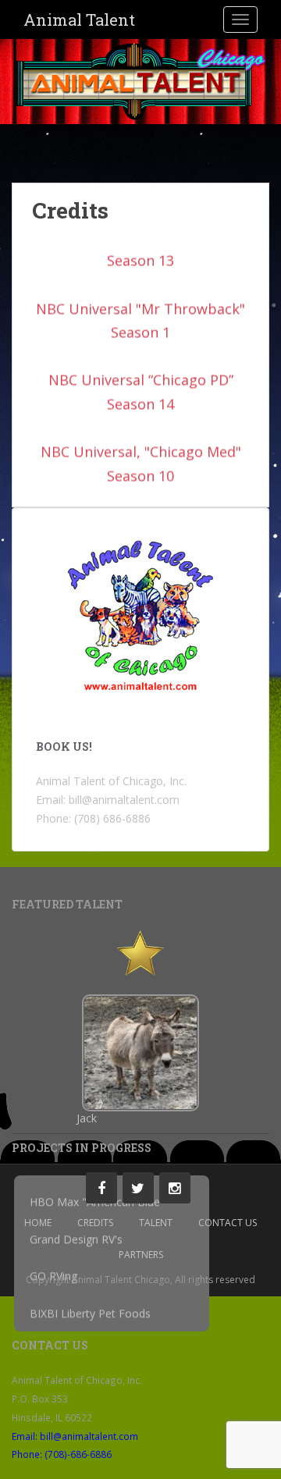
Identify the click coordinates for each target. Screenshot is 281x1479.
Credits (70, 210)
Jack (86, 1118)
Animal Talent (79, 19)
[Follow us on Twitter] (138, 1187)
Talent (156, 1222)
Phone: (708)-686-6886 (62, 1454)
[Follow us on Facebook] (101, 1187)
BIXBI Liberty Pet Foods (90, 1317)
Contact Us (227, 1222)
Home (38, 1222)
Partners (141, 1254)
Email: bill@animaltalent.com (75, 1436)
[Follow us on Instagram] (174, 1187)
